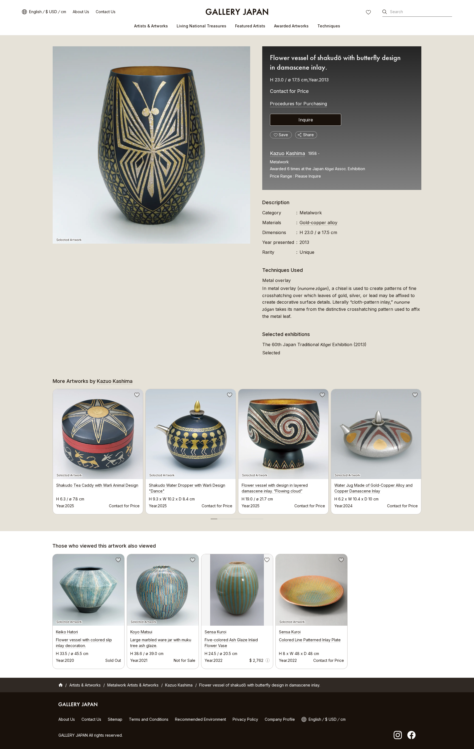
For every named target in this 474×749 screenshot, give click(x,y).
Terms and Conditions (148, 719)
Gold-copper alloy (318, 222)
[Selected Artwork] (151, 145)
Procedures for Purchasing (298, 103)
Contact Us (105, 11)
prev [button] (53, 450)
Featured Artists (250, 26)
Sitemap (115, 719)
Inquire (305, 120)
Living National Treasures (201, 26)
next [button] (421, 450)
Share (308, 134)
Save (136, 395)
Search (396, 11)
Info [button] (268, 660)
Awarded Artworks (291, 26)
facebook (411, 735)
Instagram (398, 735)
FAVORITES (369, 13)
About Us (81, 11)
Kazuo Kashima (287, 153)
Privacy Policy (245, 719)
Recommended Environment (200, 719)
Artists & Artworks (151, 26)
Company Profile (280, 719)
